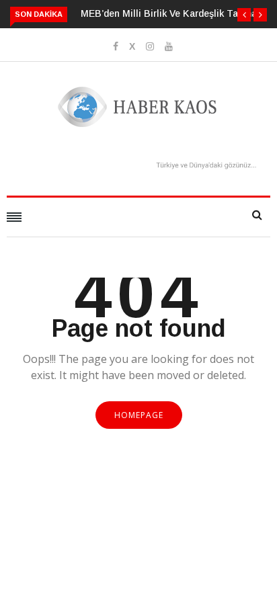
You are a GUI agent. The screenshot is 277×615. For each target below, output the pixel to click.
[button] (244, 15)
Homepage (138, 415)
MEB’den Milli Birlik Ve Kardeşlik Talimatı (172, 13)
